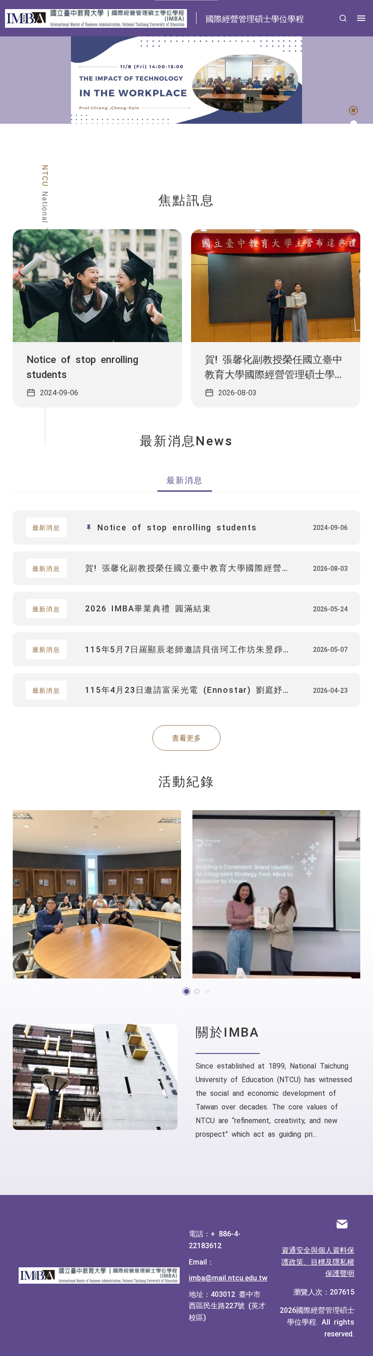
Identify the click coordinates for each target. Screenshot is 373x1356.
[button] (353, 110)
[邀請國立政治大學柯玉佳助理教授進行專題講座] (97, 894)
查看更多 (186, 737)
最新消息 (184, 479)
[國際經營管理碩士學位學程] (99, 1276)
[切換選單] (361, 18)
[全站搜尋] (343, 18)
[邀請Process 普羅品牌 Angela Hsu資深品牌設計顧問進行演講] (276, 894)
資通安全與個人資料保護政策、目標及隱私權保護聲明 (318, 1261)
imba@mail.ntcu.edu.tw (228, 1277)
